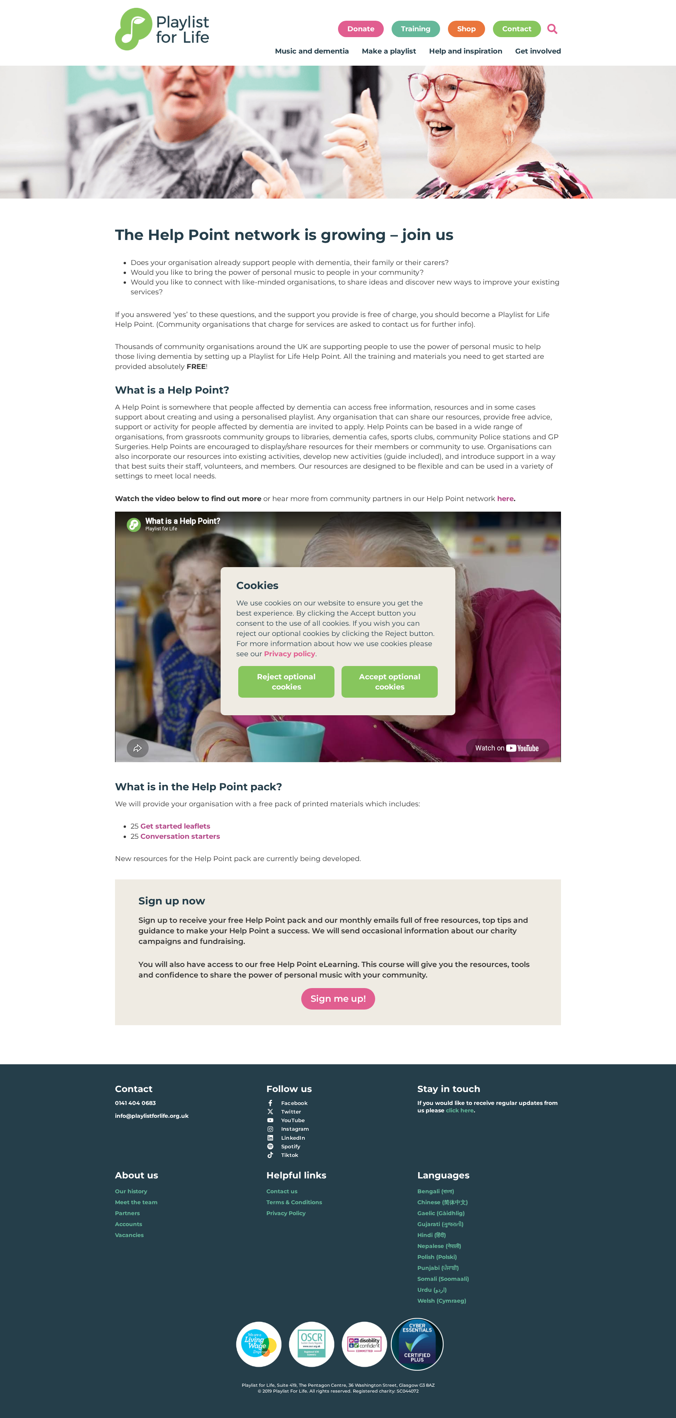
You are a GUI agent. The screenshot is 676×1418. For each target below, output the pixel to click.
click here (460, 1110)
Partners (127, 1213)
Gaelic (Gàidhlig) (441, 1213)
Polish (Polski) (437, 1256)
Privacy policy (289, 654)
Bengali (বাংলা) (435, 1191)
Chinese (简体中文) (442, 1202)
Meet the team (136, 1202)
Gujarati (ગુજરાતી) (440, 1224)
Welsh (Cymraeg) (441, 1300)
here (505, 498)
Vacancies (129, 1235)
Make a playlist (389, 51)
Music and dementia (312, 51)
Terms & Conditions (294, 1202)
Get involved (538, 51)
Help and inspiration (465, 51)
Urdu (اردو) (432, 1289)
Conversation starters (180, 836)
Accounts (128, 1224)
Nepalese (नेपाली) (439, 1246)
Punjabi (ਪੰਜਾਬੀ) (438, 1267)
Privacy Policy (286, 1213)
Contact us (281, 1191)
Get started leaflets (175, 826)
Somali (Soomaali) (443, 1278)
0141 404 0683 (135, 1102)
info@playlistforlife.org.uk (152, 1115)
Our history (131, 1191)
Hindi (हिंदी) (431, 1235)
